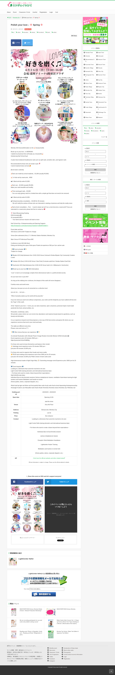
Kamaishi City (89, 71)
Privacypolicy (67, 652)
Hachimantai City (102, 108)
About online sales (68, 650)
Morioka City (16, 17)
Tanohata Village (89, 97)
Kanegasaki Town (89, 75)
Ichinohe (87, 56)
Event (15, 12)
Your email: (27, 589)
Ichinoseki (100, 56)
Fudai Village (88, 107)
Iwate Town (101, 52)
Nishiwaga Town (102, 113)
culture (18, 32)
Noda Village (88, 86)
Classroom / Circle (24, 12)
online (87, 80)
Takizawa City (101, 97)
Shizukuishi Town (102, 103)
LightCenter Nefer (26, 559)
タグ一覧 (104, 137)
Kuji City (100, 80)
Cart (56, 12)
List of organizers (54, 654)
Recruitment (41, 32)
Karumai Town (102, 75)
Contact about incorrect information (73, 654)
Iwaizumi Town (102, 59)
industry (33, 32)
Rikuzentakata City (89, 60)
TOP (10, 17)
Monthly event (53, 648)
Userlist (35, 12)
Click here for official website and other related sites (48, 458)
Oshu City (100, 71)
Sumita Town (88, 102)
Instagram (52, 661)
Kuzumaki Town (89, 64)
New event (52, 650)
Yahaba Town (101, 90)
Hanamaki (88, 112)
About (9, 12)
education (26, 32)
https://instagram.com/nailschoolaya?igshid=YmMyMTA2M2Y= (29, 225)
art (13, 32)
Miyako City (101, 86)
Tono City (87, 93)
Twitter (51, 656)
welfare (54, 32)
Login (51, 12)
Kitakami (100, 117)
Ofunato (100, 68)
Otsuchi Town (101, 64)
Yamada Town (89, 52)
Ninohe (100, 93)
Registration (43, 12)
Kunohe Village (89, 68)
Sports (48, 32)
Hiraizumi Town (102, 83)
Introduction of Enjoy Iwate (71, 648)
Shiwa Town (88, 117)
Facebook (52, 658)
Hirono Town (88, 83)
